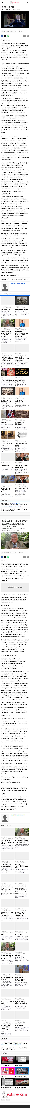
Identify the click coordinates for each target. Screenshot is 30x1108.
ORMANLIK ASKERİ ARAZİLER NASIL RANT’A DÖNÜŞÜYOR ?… (8, 358)
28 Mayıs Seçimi (10, 279)
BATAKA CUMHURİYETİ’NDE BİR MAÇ (21, 866)
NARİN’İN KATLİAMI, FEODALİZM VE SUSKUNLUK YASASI (21, 888)
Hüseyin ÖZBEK (4, 861)
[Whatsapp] (9, 1100)
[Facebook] (2, 1100)
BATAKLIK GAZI (5, 466)
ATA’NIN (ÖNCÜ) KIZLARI (7, 381)
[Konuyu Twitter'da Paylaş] (5, 36)
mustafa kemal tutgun (18, 283)
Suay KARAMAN (10, 9)
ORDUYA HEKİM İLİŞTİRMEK (19, 423)
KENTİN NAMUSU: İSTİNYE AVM (20, 1024)
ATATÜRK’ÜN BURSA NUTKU (21, 444)
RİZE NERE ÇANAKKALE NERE (7, 1002)
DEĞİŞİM (3, 934)
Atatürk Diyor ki (19, 440)
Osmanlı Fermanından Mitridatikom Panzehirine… (7, 913)
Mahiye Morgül (4, 909)
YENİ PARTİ (4, 1076)
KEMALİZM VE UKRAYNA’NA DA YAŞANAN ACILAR (20, 979)
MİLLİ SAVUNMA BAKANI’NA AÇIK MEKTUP (5, 490)
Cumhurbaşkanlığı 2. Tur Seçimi (21, 279)
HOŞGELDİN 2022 (20, 381)
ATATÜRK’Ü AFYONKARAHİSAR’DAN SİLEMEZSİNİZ (22, 358)
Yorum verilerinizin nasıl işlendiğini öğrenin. (11, 506)
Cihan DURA (3, 328)
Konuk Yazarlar (4, 397)
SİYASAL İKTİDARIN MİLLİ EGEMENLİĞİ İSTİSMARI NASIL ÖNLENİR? (6, 334)
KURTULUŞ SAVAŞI (20, 1088)
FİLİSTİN (17, 955)
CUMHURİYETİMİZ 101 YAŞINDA (7, 978)
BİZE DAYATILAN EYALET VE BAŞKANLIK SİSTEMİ (7, 842)
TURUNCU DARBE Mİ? (7, 443)
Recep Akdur (4, 837)
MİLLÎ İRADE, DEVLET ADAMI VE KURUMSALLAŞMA (7, 888)
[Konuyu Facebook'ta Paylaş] (2, 36)
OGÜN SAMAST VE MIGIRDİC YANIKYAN (6, 401)
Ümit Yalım (3, 353)
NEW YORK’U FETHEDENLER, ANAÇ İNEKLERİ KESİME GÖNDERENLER (21, 334)
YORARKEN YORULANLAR (19, 401)
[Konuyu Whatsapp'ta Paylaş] (8, 36)
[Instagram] (7, 1100)
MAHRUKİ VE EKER (6, 1088)
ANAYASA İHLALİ (5, 1065)
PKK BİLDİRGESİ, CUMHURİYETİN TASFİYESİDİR (20, 913)
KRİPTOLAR (18, 934)
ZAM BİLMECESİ (5, 309)
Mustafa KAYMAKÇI (19, 462)
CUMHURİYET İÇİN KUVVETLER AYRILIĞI (7, 865)
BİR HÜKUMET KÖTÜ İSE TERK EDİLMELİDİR (22, 841)
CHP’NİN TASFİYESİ (20, 1076)
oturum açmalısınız (17, 503)
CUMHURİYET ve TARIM (22, 488)
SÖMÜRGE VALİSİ (5, 422)
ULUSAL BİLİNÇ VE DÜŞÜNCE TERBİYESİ (21, 1002)
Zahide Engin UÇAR (5, 462)
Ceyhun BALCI (4, 306)
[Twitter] (4, 1100)
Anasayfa (4, 9)
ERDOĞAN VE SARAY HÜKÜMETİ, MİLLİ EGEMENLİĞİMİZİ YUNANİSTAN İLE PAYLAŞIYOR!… (6, 1027)
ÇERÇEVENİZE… (19, 1065)
